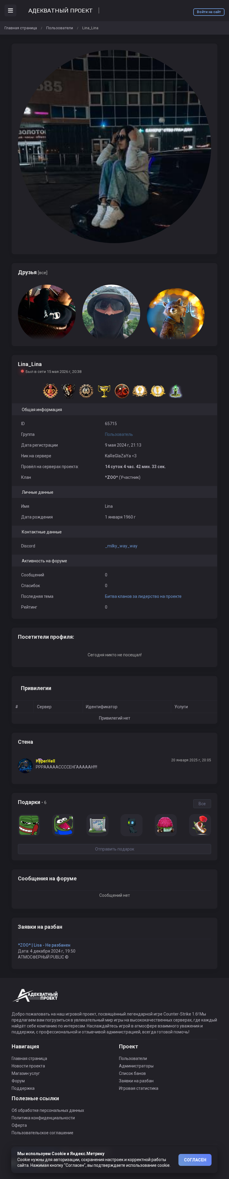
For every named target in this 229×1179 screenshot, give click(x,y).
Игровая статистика (138, 1088)
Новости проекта (28, 1066)
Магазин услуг (26, 1073)
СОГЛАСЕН (195, 1160)
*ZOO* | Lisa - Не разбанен (44, 945)
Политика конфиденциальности (43, 1117)
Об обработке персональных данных (48, 1110)
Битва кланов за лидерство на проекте (143, 596)
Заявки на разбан (136, 1080)
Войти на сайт (209, 12)
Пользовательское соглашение (42, 1132)
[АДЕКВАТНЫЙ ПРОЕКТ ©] (35, 998)
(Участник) (122, 477)
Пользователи (59, 28)
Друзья (32, 272)
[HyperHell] (27, 765)
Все (202, 803)
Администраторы (136, 1066)
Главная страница (20, 28)
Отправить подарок (114, 849)
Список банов (132, 1073)
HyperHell (45, 761)
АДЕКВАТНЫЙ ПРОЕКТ (60, 10)
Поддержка (23, 1088)
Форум (18, 1080)
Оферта (19, 1125)
